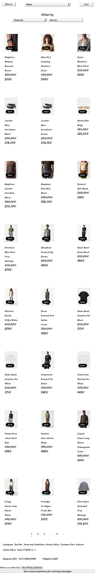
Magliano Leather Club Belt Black (9, 191)
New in (8, 4)
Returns (80, 544)
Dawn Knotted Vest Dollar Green (47, 318)
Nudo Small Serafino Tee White (11, 379)
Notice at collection (10, 567)
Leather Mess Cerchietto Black (10, 127)
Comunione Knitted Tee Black (47, 379)
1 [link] (31, 534)
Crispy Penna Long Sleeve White (11, 508)
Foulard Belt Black (82, 186)
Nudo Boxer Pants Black (83, 249)
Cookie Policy (9, 550)
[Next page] (63, 534)
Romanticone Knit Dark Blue (11, 438)
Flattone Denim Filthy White (11, 315)
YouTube (18, 544)
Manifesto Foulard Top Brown (47, 252)
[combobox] (65, 20)
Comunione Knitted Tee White (83, 379)
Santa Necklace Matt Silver (83, 62)
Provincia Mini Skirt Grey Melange (10, 254)
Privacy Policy (52, 544)
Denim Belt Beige (83, 122)
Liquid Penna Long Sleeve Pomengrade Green (83, 442)
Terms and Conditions (33, 544)
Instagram (8, 544)
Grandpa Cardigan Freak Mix (46, 506)
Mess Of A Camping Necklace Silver (46, 64)
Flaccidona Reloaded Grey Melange (83, 508)
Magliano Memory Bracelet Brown (9, 64)
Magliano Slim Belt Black (46, 188)
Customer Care (68, 544)
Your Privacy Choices (32, 567)
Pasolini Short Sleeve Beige (47, 438)
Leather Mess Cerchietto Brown (46, 127)
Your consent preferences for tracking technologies (47, 571)
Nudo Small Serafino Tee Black (83, 315)
